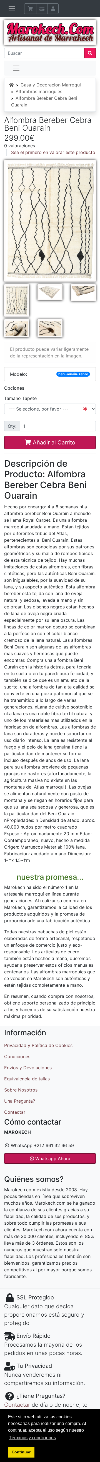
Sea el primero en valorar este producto (53, 152)
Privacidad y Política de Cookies (38, 1045)
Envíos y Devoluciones (28, 1067)
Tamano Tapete (20, 398)
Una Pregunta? (19, 1101)
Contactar (14, 1112)
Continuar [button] (21, 1452)
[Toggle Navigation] (16, 68)
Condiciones (17, 1056)
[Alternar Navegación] (11, 8)
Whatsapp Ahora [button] (52, 1158)
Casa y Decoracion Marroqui (51, 85)
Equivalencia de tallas (27, 1078)
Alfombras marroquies (39, 91)
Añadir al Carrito (53, 442)
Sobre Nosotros (21, 1090)
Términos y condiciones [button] (32, 1437)
